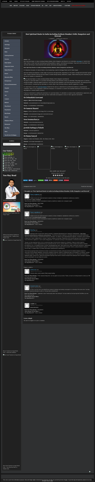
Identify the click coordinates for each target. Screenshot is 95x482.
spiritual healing (42, 87)
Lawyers (7, 98)
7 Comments (51, 38)
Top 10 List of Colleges (24, 1)
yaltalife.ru (30, 267)
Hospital (7, 88)
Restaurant (7, 124)
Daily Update (8, 62)
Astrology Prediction (35, 5)
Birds (6, 51)
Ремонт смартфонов (35, 212)
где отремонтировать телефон (39, 217)
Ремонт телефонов (34, 194)
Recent (27, 5)
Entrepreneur (8, 80)
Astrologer (4, 1)
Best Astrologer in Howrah (53, 1)
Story (46, 5)
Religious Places (9, 120)
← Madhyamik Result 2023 (29, 186)
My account (22, 5)
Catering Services (9, 55)
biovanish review (34, 286)
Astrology (65, 38)
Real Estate (7, 113)
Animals (7, 41)
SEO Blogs (69, 1)
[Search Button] (93, 1)
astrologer (79, 61)
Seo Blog (7, 127)
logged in (32, 320)
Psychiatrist (8, 109)
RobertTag (32, 230)
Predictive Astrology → (87, 186)
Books (10, 1)
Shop (50, 5)
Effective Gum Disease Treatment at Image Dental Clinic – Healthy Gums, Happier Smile (11, 236)
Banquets (7, 48)
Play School (8, 106)
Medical (7, 102)
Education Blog (9, 77)
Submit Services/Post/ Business (38, 1)
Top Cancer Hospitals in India (9, 200)
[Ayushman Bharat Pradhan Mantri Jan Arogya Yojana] (11, 207)
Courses (16, 1)
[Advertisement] (47, 18)
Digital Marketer (9, 70)
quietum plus (33, 269)
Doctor (6, 73)
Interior (6, 91)
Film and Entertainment (10, 84)
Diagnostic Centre (9, 66)
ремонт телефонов (36, 199)
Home (11, 5)
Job (42, 5)
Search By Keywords (57, 5)
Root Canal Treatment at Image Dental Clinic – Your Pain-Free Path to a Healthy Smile (11, 467)
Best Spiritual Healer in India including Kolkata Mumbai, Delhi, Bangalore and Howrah (58, 35)
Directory (16, 5)
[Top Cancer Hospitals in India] (11, 189)
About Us (63, 1)
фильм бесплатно (34, 307)
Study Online (67, 5)
